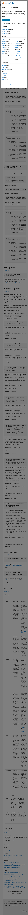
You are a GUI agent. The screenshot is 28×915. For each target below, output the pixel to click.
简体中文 (5, 73)
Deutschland (4, 43)
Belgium (3, 39)
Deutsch (18, 51)
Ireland (3, 51)
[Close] (26, 3)
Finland (3, 47)
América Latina (5, 29)
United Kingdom (18, 58)
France (3, 49)
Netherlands (17, 39)
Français (18, 55)
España (3, 45)
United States (5, 33)
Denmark (4, 41)
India (3, 67)
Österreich (17, 43)
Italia (3, 53)
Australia (4, 65)
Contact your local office (14, 84)
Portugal (17, 45)
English (17, 53)
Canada (3, 31)
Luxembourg (5, 55)
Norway (16, 41)
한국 (3, 79)
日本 (3, 77)
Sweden (16, 47)
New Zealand (5, 69)
